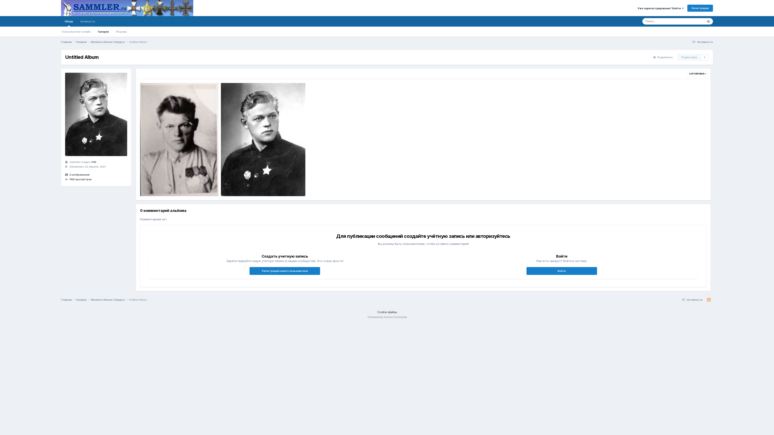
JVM (93, 162)
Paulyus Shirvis (153, 186)
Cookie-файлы (387, 312)
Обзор (69, 21)
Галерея (103, 31)
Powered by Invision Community (388, 317)
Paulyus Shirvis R (235, 186)
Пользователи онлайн (76, 31)
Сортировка (697, 73)
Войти (562, 270)
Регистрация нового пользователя (285, 270)
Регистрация (700, 8)
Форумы (121, 31)
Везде (695, 21)
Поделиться (664, 57)
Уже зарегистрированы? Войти (660, 8)
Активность (87, 21)
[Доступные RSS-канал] (709, 300)
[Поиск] (708, 21)
